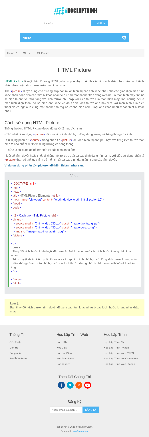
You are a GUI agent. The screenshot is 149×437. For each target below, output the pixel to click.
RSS (78, 385)
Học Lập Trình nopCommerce (121, 358)
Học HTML (63, 342)
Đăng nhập (15, 353)
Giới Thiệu (15, 342)
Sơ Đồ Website (18, 358)
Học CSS (62, 347)
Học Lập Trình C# (114, 342)
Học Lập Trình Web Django (119, 363)
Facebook (61, 385)
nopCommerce (80, 431)
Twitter (70, 385)
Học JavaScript (65, 358)
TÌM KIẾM (100, 23)
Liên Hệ (13, 347)
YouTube (87, 385)
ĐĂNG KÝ (90, 409)
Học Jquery (63, 363)
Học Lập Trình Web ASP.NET (120, 353)
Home (10, 52)
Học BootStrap (65, 353)
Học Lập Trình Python (116, 347)
